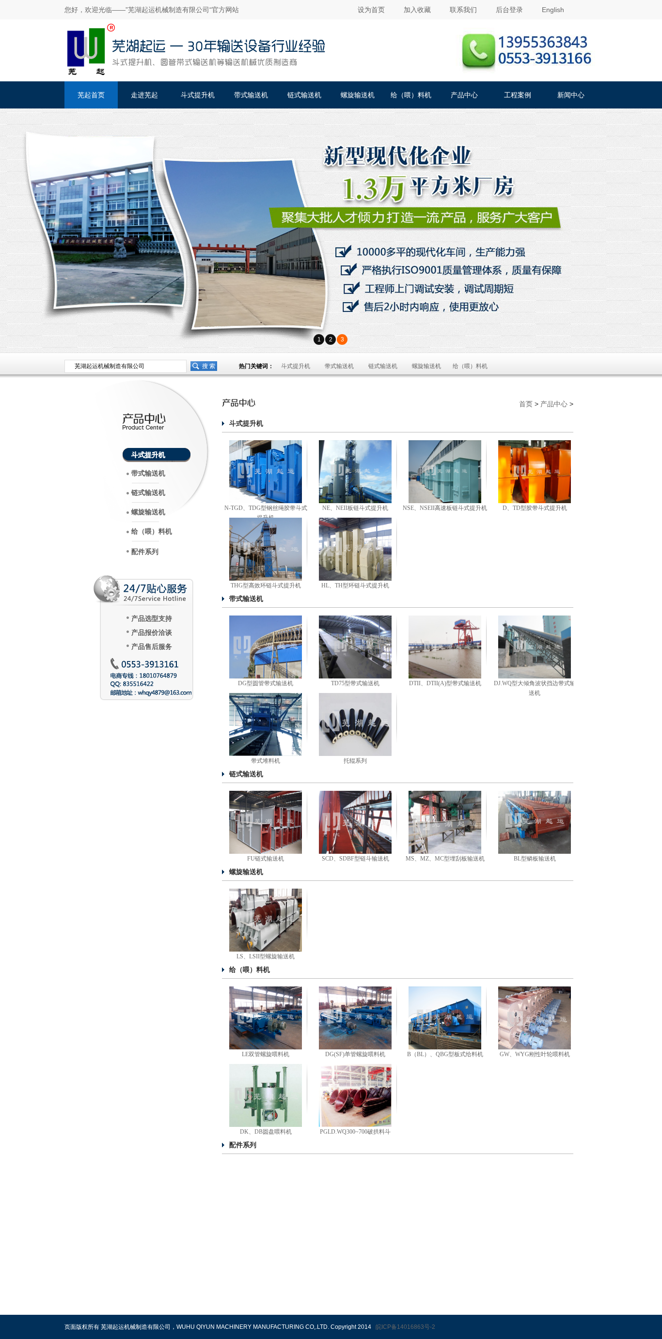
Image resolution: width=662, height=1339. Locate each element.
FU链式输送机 (265, 858)
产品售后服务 (151, 646)
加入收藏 (417, 10)
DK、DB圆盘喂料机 (266, 1131)
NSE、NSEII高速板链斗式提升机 (445, 508)
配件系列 (144, 551)
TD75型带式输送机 (355, 683)
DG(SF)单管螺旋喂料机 (355, 1054)
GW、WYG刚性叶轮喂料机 (535, 1054)
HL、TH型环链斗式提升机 (355, 585)
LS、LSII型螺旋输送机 (265, 956)
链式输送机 (304, 95)
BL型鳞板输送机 (535, 858)
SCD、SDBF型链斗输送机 (355, 858)
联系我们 (463, 10)
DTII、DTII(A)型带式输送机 (445, 683)
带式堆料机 (265, 760)
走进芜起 (144, 95)
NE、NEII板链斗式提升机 (355, 508)
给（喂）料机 (411, 95)
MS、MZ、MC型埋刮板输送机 (445, 858)
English (553, 10)
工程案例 (517, 95)
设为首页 (371, 10)
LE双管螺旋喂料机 (265, 1054)
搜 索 (208, 366)
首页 (526, 404)
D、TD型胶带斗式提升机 (535, 508)
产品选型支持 (151, 618)
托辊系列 (355, 760)
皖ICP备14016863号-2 (405, 1327)
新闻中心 (570, 95)
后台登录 (509, 10)
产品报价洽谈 (151, 632)
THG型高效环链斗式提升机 (266, 585)
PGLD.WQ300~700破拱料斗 (355, 1131)
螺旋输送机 (358, 95)
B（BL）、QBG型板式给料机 (445, 1054)
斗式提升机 (198, 95)
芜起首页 (91, 95)
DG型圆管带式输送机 (265, 683)
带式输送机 (251, 95)
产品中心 (464, 95)
